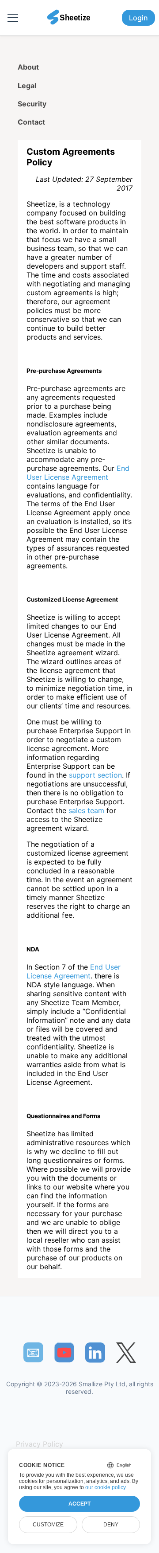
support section (95, 775)
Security (32, 103)
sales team (86, 810)
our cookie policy (105, 1487)
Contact (31, 121)
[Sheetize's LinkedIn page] (95, 1352)
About (28, 67)
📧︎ (33, 1352)
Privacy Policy (39, 1444)
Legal (27, 85)
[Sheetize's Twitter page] (126, 1352)
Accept (79, 1504)
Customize (48, 1525)
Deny (110, 1525)
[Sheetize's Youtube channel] (64, 1352)
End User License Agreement (77, 472)
